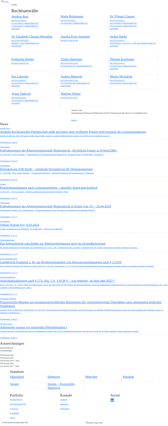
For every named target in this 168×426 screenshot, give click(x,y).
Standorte (63, 400)
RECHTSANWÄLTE (18, 404)
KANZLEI (14, 409)
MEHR (74, 120)
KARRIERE (14, 413)
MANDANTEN (16, 400)
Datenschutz (64, 409)
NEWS (12, 418)
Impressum (64, 404)
